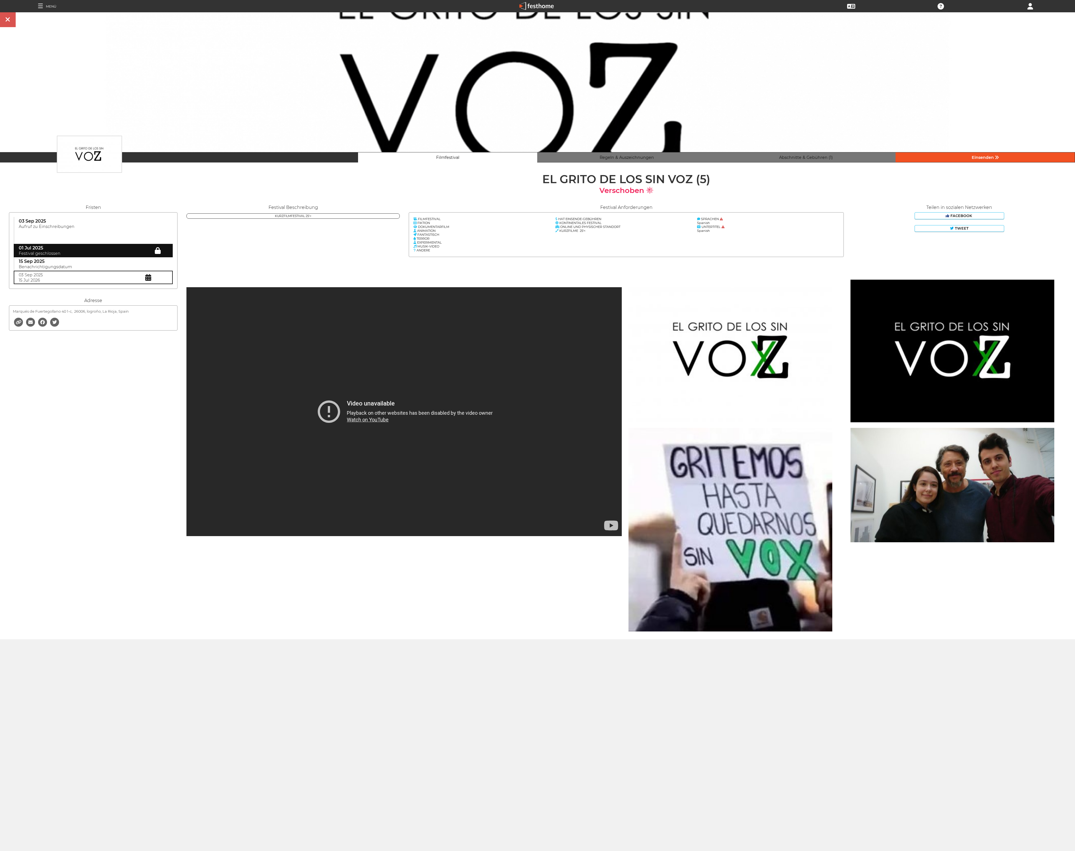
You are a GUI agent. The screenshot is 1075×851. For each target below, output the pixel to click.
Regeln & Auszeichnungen (627, 157)
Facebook (961, 216)
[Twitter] (54, 322)
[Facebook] (43, 322)
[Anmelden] (1030, 6)
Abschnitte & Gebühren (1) (806, 157)
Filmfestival (447, 157)
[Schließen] (8, 19)
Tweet (961, 228)
